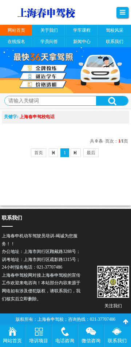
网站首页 (12, 340)
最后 (91, 152)
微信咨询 (91, 340)
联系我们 (117, 340)
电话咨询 (64, 340)
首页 (38, 152)
